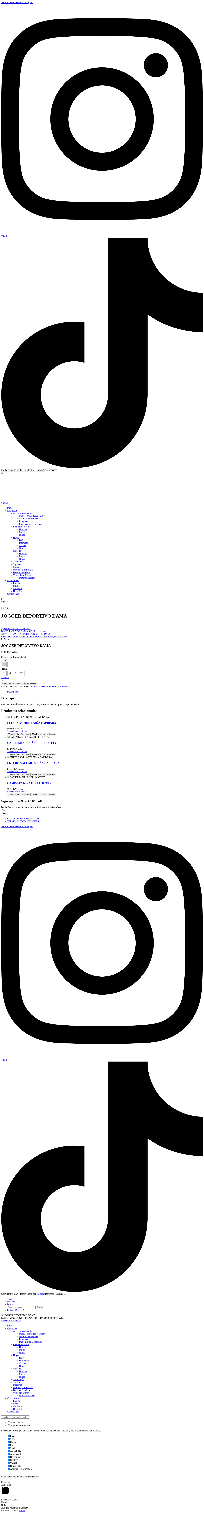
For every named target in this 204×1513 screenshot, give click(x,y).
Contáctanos (13, 1411)
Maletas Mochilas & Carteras (32, 1333)
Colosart (41, 1294)
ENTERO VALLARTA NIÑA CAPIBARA (33, 763)
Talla (4, 669)
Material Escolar (26, 1395)
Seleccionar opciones (17, 731)
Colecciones (13, 1398)
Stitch (16, 1403)
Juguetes (17, 1382)
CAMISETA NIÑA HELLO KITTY (29, 783)
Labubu (16, 1401)
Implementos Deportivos (30, 1342)
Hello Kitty (18, 1409)
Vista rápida (13, 734)
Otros (21, 1366)
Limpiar (5, 677)
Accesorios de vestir (22, 1331)
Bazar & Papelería (21, 1390)
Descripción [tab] (13, 691)
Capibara (17, 1406)
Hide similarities (18, 1422)
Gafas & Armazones (28, 1336)
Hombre (23, 1347)
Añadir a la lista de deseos (24, 684)
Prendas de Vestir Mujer (58, 686)
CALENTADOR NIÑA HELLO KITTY (32, 742)
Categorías (12, 1328)
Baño (21, 1358)
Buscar (40, 1307)
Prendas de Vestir (38, 686)
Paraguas (23, 1339)
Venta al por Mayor (22, 1393)
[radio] (4, 664)
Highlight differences (20, 1425)
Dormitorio (24, 1360)
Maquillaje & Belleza (23, 1387)
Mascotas (17, 1385)
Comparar (6, 684)
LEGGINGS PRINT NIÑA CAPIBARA (31, 722)
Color (4, 660)
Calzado (17, 1368)
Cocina (22, 1363)
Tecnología (18, 1379)
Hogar (16, 1355)
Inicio (10, 1325)
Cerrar (22, 1510)
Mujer (22, 1350)
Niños (22, 1352)
